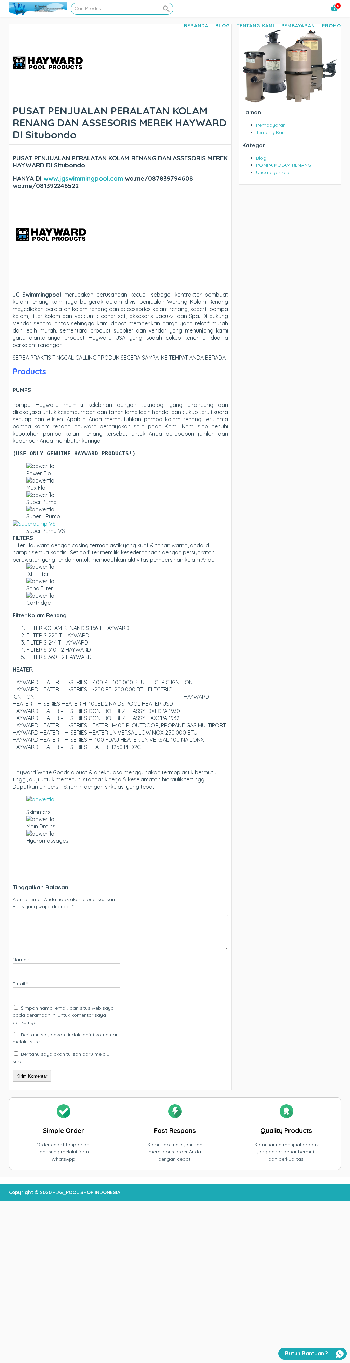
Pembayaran (298, 26)
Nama (21, 959)
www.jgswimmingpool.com (83, 178)
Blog (222, 26)
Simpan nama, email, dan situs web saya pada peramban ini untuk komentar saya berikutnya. (63, 1015)
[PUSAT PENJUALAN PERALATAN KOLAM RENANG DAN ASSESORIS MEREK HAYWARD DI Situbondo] (47, 98)
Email (20, 983)
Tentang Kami (255, 26)
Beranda (196, 26)
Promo (331, 26)
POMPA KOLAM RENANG (283, 165)
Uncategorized (273, 172)
